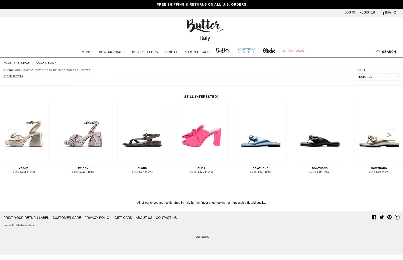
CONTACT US (166, 217)
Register (367, 12)
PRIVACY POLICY (97, 217)
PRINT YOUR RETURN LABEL (26, 217)
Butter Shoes (27, 225)
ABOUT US (144, 217)
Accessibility (202, 237)
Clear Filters (13, 76)
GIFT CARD (123, 217)
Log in (350, 12)
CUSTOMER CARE (66, 217)
